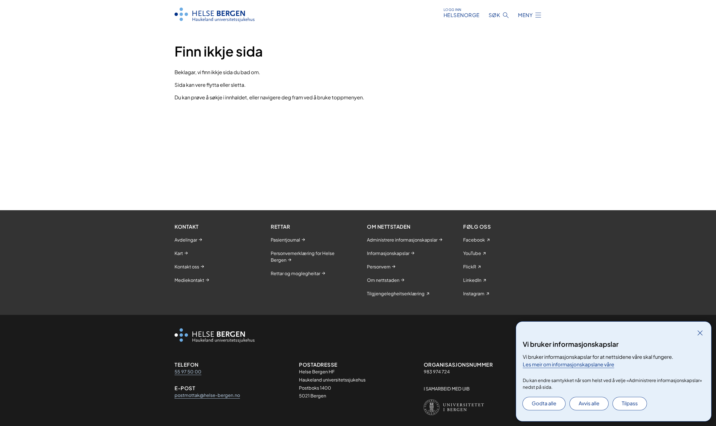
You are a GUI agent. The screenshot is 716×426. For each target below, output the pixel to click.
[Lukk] (700, 332)
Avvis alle (589, 403)
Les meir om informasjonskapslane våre (568, 364)
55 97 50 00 (188, 371)
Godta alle (544, 403)
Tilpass (630, 403)
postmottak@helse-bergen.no (207, 395)
